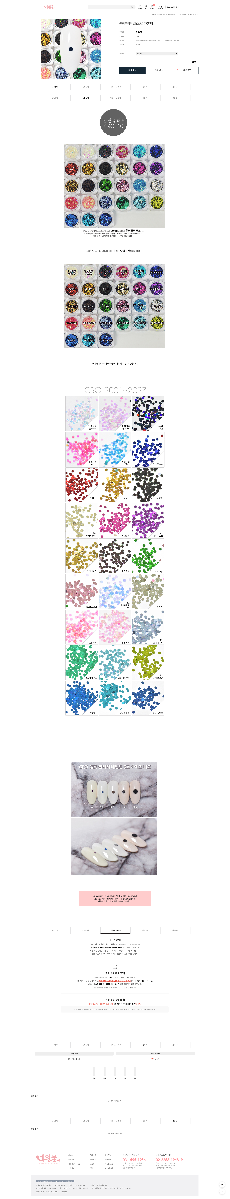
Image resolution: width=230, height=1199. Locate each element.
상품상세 (85, 86)
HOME (154, 14)
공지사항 (93, 1155)
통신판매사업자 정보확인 (44, 1181)
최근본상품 (109, 1164)
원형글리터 (174, 14)
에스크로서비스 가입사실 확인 (64, 1181)
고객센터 (71, 1168)
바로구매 (132, 70)
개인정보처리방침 (74, 1164)
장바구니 (159, 70)
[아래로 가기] (222, 1191)
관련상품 (55, 86)
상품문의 (175, 86)
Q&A (91, 1168)
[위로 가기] (222, 1184)
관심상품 (187, 70)
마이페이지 (109, 1168)
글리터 (167, 14)
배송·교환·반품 (115, 86)
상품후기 (145, 86)
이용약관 (71, 1159)
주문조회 (108, 1159)
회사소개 (71, 1155)
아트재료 (161, 14)
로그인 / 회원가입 (172, 7)
